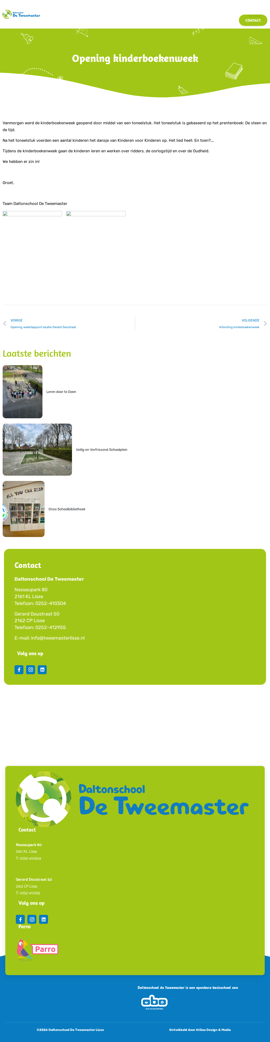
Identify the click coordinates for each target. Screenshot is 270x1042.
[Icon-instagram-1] (30, 669)
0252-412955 (50, 627)
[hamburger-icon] (255, 9)
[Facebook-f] (19, 669)
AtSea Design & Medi (212, 1030)
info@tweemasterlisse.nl (58, 638)
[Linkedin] (42, 669)
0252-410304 (50, 603)
